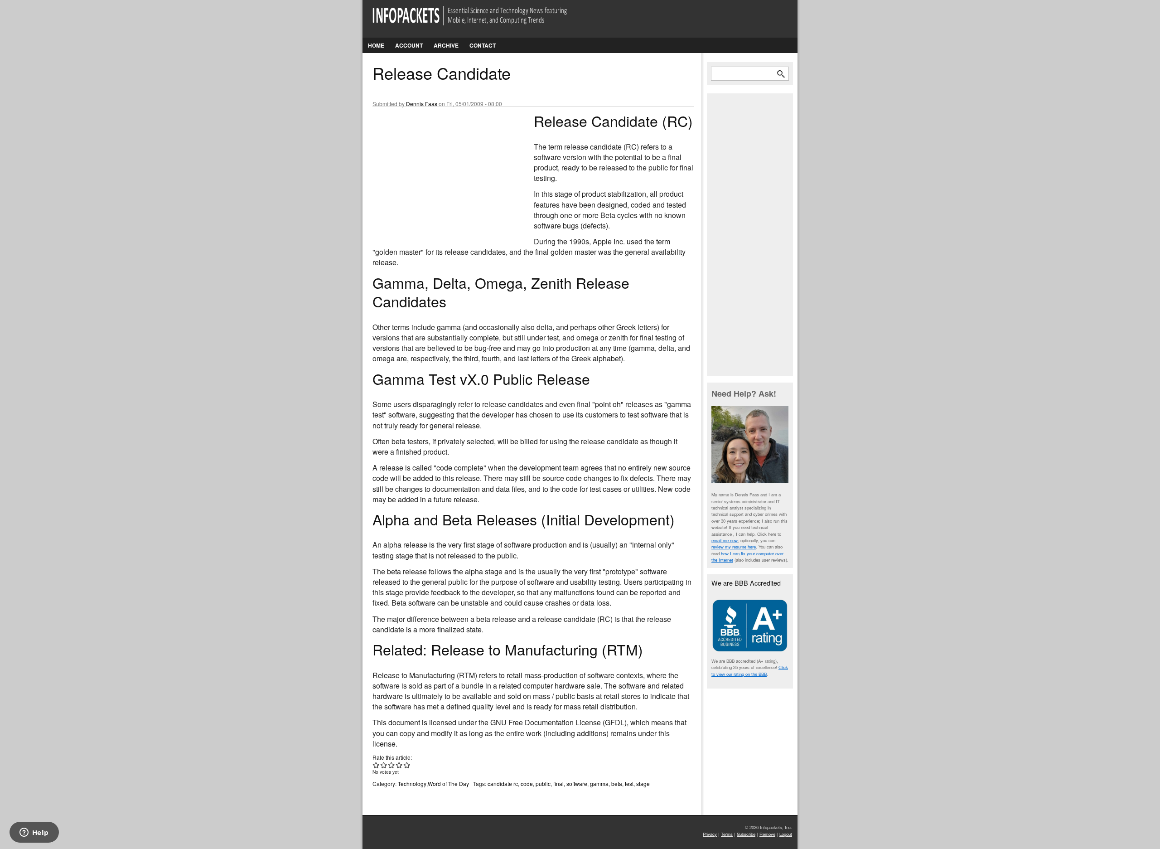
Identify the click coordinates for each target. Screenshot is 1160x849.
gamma (599, 783)
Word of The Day (448, 783)
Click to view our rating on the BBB (749, 670)
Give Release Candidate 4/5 (399, 765)
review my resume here (733, 546)
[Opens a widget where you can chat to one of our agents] (34, 833)
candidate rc (503, 783)
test (629, 783)
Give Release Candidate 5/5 (407, 765)
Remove (767, 834)
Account (409, 45)
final (558, 783)
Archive (446, 45)
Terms (727, 834)
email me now (724, 540)
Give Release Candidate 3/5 (392, 765)
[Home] (482, 21)
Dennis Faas (421, 103)
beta (616, 783)
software (576, 783)
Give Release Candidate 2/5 (384, 765)
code (527, 783)
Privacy (710, 834)
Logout (785, 834)
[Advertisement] (440, 171)
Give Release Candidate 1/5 (376, 765)
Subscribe (746, 834)
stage (643, 783)
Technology (412, 783)
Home (376, 45)
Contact (482, 45)
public (543, 783)
